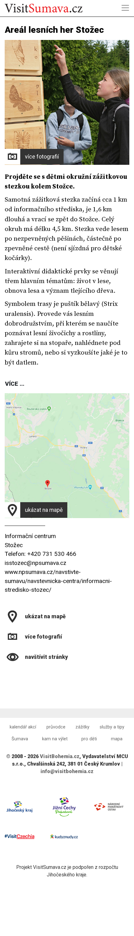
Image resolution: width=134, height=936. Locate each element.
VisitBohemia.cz (59, 756)
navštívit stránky (46, 657)
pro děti (89, 739)
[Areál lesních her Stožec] (5, 672)
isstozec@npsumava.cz (35, 562)
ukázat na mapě (44, 510)
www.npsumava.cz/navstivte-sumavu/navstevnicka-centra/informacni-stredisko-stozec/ (58, 581)
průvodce (55, 727)
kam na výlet (55, 739)
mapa (116, 739)
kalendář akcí (23, 727)
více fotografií (42, 157)
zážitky (82, 727)
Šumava (20, 739)
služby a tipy (112, 727)
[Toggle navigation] (125, 8)
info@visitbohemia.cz (67, 771)
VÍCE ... (14, 383)
